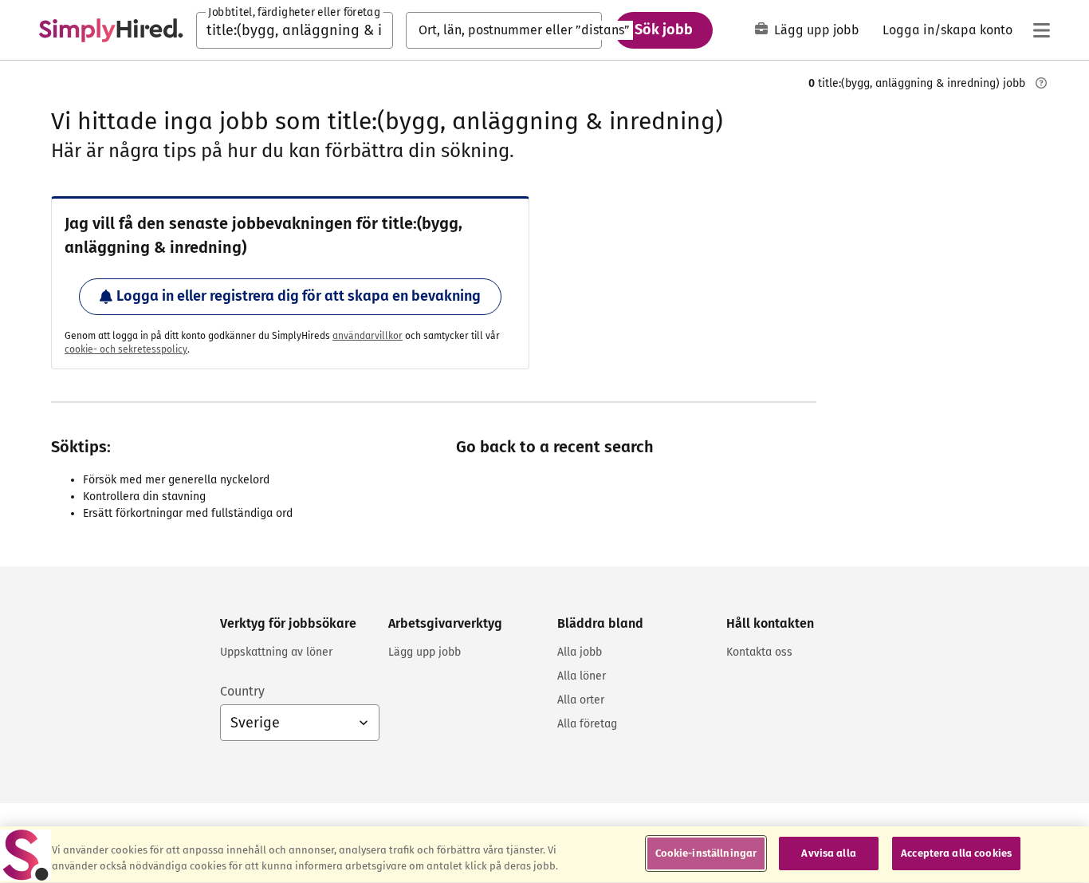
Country (242, 691)
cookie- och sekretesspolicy (126, 349)
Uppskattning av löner (276, 652)
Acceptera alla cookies (956, 853)
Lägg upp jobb (816, 29)
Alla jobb (579, 652)
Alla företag (587, 724)
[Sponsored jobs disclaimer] (1041, 83)
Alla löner (581, 676)
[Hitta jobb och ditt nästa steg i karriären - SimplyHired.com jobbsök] (110, 30)
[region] (544, 854)
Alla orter (580, 700)
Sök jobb (664, 29)
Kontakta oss (759, 652)
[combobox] (294, 30)
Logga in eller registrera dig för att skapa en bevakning (298, 296)
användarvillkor (367, 335)
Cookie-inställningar (706, 853)
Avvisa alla (828, 853)
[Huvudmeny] (1041, 30)
